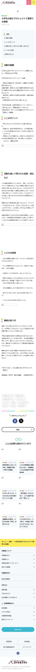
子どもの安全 (6, 612)
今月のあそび (6, 593)
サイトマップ (27, 647)
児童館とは (5, 559)
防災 (13, 402)
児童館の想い (6, 555)
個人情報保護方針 (9, 647)
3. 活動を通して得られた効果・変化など (16, 46)
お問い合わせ (18, 629)
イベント (5, 402)
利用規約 (27, 641)
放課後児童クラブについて (10, 563)
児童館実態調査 (6, 616)
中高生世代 (22, 406)
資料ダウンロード (7, 619)
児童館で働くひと (8, 399)
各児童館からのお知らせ (9, 597)
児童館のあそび (7, 396)
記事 (10, 542)
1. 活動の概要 (8, 38)
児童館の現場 (19, 396)
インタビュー (20, 399)
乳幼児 (5, 406)
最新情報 (4, 590)
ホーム (4, 542)
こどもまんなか (23, 402)
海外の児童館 (6, 567)
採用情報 (4, 608)
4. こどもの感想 (9, 50)
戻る (18, 429)
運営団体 (9, 641)
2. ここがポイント (9, 42)
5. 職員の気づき (9, 54)
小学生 (13, 406)
